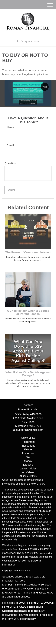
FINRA (17, 584)
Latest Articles (28, 468)
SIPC (25, 584)
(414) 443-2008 (30, 41)
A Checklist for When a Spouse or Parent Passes (28, 312)
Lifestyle (28, 464)
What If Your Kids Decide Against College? (28, 374)
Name (10, 127)
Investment (28, 445)
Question (10, 163)
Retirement (28, 441)
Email (10, 145)
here (37, 610)
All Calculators (28, 476)
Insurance (28, 453)
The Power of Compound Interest (28, 252)
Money (28, 461)
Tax (28, 457)
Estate (28, 449)
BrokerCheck (36, 483)
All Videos (28, 472)
